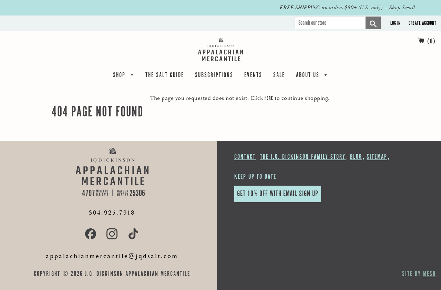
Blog (356, 157)
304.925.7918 (112, 213)
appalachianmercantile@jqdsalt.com (112, 256)
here (269, 98)
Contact (245, 157)
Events (253, 76)
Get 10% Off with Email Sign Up (277, 194)
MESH (429, 274)
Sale (279, 76)
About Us (308, 76)
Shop (120, 76)
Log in (395, 23)
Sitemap (377, 157)
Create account (422, 23)
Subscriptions (214, 76)
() (431, 41)
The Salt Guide (164, 76)
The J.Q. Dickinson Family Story (303, 157)
